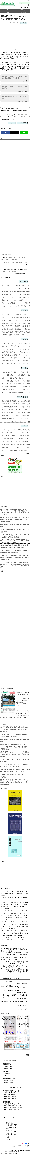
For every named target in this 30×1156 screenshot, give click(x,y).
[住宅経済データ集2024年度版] (15, 811)
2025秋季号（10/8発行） (10, 1098)
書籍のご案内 (23, 11)
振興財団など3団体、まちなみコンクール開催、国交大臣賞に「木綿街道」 (15, 77)
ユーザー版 (17, 897)
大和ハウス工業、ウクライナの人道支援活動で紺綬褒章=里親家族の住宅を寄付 (14, 551)
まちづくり (11, 123)
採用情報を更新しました (9, 981)
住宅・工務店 (24, 281)
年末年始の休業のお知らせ (10, 990)
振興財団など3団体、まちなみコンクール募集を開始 (15, 87)
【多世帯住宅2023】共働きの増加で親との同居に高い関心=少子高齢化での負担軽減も (14, 893)
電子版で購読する (23, 116)
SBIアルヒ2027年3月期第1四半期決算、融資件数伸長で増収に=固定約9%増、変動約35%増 (14, 546)
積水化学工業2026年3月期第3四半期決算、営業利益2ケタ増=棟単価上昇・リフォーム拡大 (15, 770)
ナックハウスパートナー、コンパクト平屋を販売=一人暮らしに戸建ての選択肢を (14, 536)
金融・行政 (24, 310)
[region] (15, 196)
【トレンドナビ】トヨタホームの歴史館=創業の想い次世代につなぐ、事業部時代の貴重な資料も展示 (14, 564)
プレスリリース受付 (11, 1131)
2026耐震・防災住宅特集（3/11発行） (14, 1107)
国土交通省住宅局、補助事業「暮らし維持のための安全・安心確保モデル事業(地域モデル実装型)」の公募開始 (14, 519)
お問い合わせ (23, 12)
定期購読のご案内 (23, 114)
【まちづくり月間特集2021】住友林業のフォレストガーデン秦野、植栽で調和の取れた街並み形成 (14, 926)
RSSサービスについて (12, 1134)
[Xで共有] (14, 132)
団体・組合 (24, 368)
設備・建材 (24, 339)
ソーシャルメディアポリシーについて (21, 1146)
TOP (27, 453)
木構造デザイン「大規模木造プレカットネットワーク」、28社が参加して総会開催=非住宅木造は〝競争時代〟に (14, 557)
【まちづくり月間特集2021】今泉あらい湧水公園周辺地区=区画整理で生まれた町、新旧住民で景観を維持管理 (14, 935)
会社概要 (8, 12)
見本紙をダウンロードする (12, 1032)
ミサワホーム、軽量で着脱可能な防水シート (15, 262)
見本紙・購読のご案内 (8, 11)
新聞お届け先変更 (11, 1125)
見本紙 (5, 1075)
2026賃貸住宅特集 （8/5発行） (12, 1104)
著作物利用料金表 (8, 1080)
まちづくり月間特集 (20, 910)
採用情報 (9, 1139)
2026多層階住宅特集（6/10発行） (12, 1105)
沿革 (8, 1137)
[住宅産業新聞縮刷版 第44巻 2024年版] (15, 857)
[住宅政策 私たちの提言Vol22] (15, 834)
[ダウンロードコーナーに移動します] (7, 712)
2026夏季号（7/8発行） (10, 1093)
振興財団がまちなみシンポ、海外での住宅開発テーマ (15, 97)
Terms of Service (23, 1150)
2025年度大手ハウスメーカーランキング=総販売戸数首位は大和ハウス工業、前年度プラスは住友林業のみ (14, 754)
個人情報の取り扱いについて (23, 1145)
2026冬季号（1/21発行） (10, 1096)
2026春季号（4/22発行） (10, 1094)
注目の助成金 (22, 954)
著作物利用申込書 (8, 1082)
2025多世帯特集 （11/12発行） (12, 1109)
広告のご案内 (9, 1130)
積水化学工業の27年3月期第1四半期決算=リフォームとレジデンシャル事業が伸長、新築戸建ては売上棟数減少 (14, 512)
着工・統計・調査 (22, 397)
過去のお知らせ (23, 1009)
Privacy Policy (13, 1150)
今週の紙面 (23, 9)
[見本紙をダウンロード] (17, 1049)
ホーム (8, 9)
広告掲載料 (7, 1073)
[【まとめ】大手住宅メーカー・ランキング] (15, 472)
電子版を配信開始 (11, 1127)
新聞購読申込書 (8, 1066)
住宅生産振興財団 (22, 123)
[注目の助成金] (15, 464)
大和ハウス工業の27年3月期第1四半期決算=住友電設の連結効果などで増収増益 (14, 541)
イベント (23, 23)
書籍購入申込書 (8, 1068)
